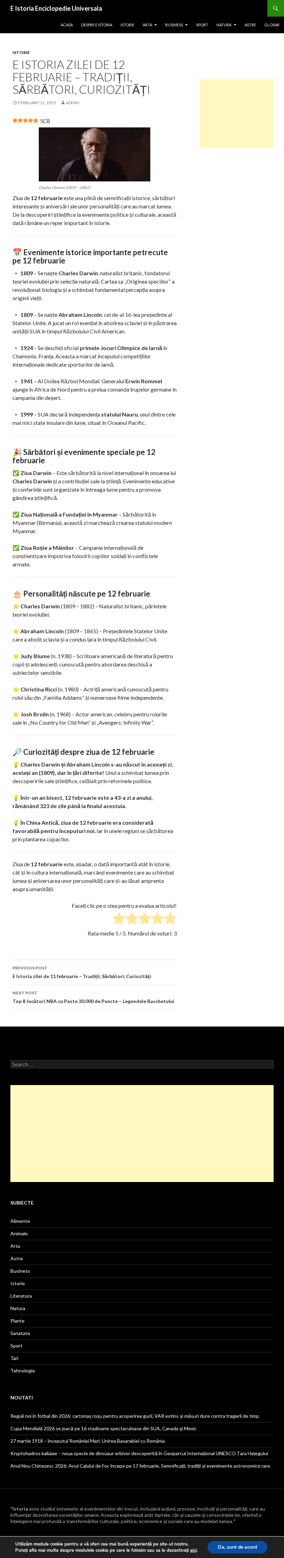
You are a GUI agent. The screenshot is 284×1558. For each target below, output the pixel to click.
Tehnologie (22, 1370)
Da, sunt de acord (237, 1547)
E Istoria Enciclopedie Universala (56, 8)
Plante (17, 1321)
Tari (14, 1358)
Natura (223, 25)
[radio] (119, 919)
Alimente (20, 1221)
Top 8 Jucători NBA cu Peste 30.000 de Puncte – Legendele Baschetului (93, 997)
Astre (250, 25)
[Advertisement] (237, 113)
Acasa (67, 25)
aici (193, 1550)
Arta (147, 25)
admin (72, 102)
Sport (202, 25)
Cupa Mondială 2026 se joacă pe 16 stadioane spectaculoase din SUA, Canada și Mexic (103, 1428)
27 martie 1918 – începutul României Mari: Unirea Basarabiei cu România (87, 1441)
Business (174, 25)
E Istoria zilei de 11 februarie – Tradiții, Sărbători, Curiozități (81, 972)
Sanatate (20, 1333)
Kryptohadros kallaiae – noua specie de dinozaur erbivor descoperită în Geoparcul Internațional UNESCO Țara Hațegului (139, 1453)
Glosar (271, 25)
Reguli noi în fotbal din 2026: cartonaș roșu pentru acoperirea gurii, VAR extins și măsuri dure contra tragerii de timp (134, 1416)
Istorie (127, 25)
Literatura (21, 1296)
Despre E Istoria (96, 25)
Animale (19, 1233)
